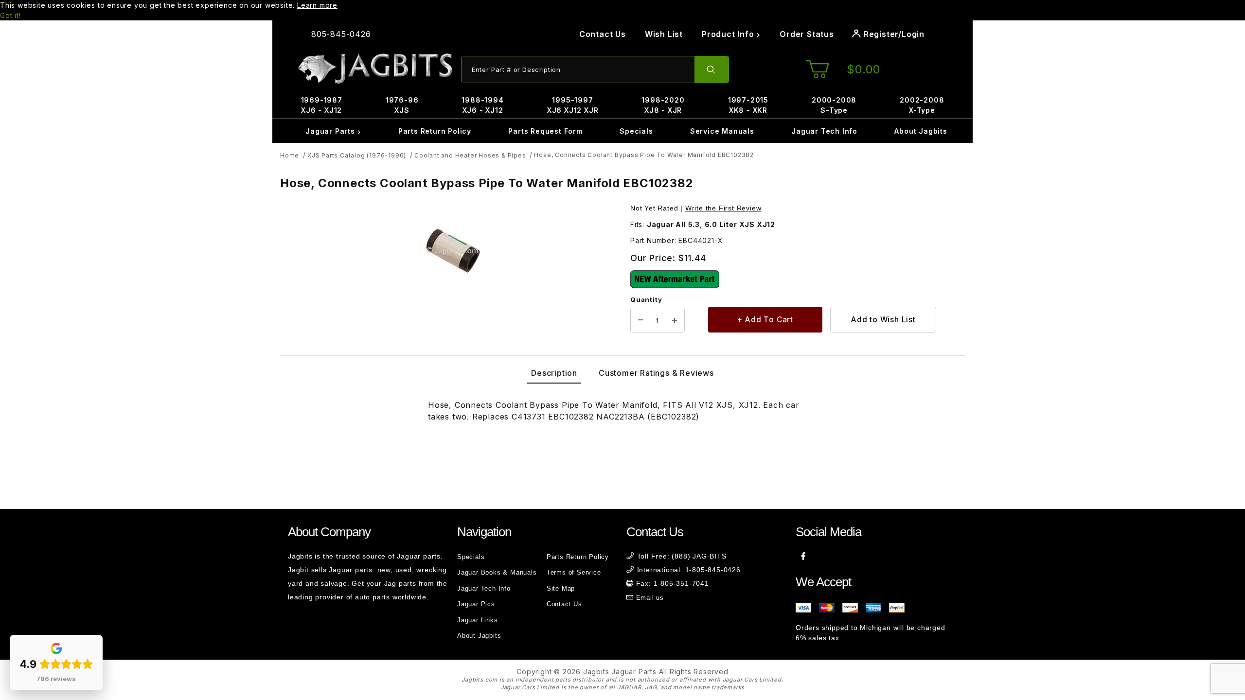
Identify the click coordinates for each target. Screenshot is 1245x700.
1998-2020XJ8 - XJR (662, 105)
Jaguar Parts (331, 131)
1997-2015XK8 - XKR (748, 105)
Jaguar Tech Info (824, 131)
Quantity (646, 299)
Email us (650, 597)
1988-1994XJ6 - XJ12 (482, 105)
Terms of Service (574, 572)
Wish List (664, 34)
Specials (636, 131)
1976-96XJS (402, 105)
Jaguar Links (477, 620)
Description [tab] (554, 373)
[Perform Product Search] (711, 69)
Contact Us (602, 34)
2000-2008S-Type (834, 105)
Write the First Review (723, 208)
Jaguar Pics (476, 604)
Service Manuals (722, 131)
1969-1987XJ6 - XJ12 (321, 105)
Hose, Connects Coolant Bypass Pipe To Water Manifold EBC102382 (644, 154)
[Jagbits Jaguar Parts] (374, 69)
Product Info (729, 34)
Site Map (561, 588)
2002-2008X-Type (922, 105)
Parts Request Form (545, 131)
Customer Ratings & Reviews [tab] (656, 373)
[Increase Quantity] (674, 320)
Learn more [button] (317, 5)
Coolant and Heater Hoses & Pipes (470, 155)
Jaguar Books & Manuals (497, 572)
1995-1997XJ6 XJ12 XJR (573, 105)
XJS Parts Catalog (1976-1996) (356, 155)
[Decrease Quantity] (640, 320)
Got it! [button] (10, 15)
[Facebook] (804, 556)
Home (289, 155)
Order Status (807, 34)
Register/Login (893, 34)
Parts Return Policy (434, 131)
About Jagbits (920, 131)
